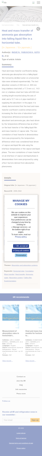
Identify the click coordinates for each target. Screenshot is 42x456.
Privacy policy (20, 237)
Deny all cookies (22, 251)
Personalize (21, 255)
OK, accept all (22, 246)
